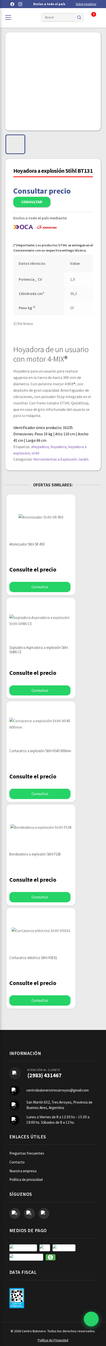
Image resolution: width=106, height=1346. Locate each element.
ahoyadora (40, 446)
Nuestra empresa (22, 1171)
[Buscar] (79, 17)
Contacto (17, 1162)
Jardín (83, 459)
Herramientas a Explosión (55, 459)
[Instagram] (20, 4)
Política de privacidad (26, 1179)
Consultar (31, 201)
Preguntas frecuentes (26, 1153)
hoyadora (58, 446)
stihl (35, 453)
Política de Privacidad (53, 1340)
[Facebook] (12, 4)
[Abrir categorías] (8, 17)
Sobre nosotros (86, 4)
